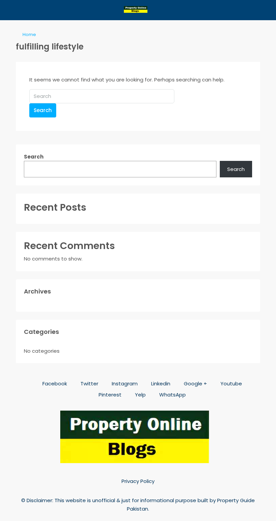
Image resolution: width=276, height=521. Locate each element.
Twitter (88, 383)
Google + (194, 383)
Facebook (54, 383)
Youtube (230, 383)
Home (29, 34)
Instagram (124, 383)
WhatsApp (172, 394)
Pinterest (109, 394)
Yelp (140, 394)
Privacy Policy (138, 481)
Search (43, 110)
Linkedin (160, 383)
